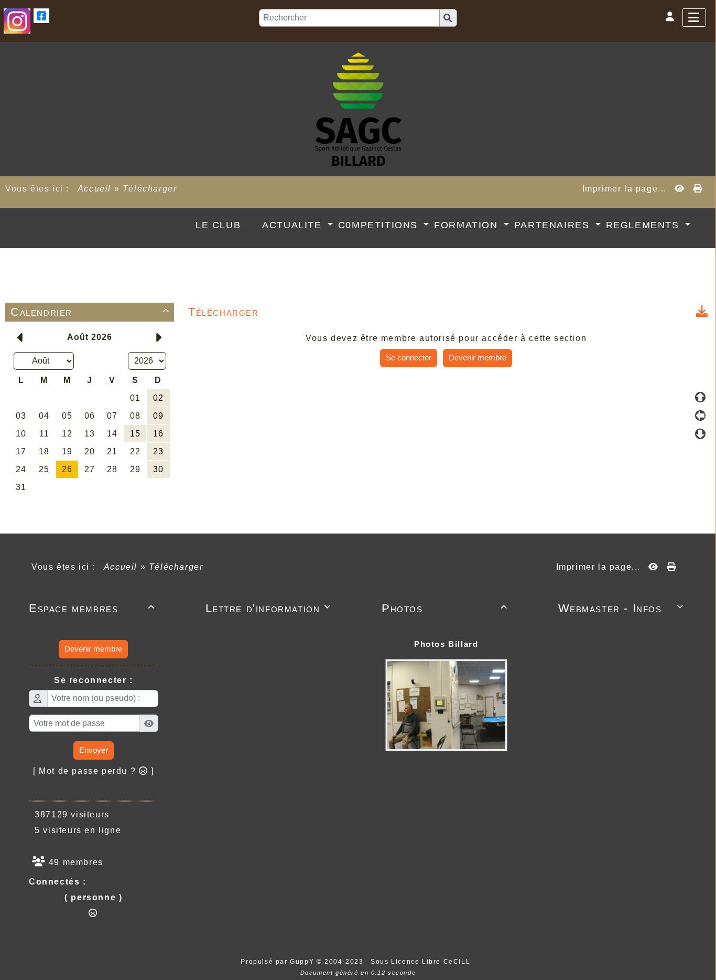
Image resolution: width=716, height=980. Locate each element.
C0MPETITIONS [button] (379, 225)
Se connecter (408, 357)
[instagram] (17, 20)
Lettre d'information (268, 608)
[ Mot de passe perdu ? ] (93, 770)
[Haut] (700, 397)
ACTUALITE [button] (293, 225)
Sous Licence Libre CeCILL (422, 961)
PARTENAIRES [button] (553, 225)
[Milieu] (700, 415)
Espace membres (92, 608)
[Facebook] (41, 14)
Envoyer (93, 749)
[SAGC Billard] (358, 108)
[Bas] (700, 434)
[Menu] (694, 17)
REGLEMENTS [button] (644, 225)
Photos (445, 608)
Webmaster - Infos (621, 608)
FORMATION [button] (467, 225)
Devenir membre (477, 357)
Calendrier (90, 311)
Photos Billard (446, 644)
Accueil (94, 188)
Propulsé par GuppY (278, 961)
